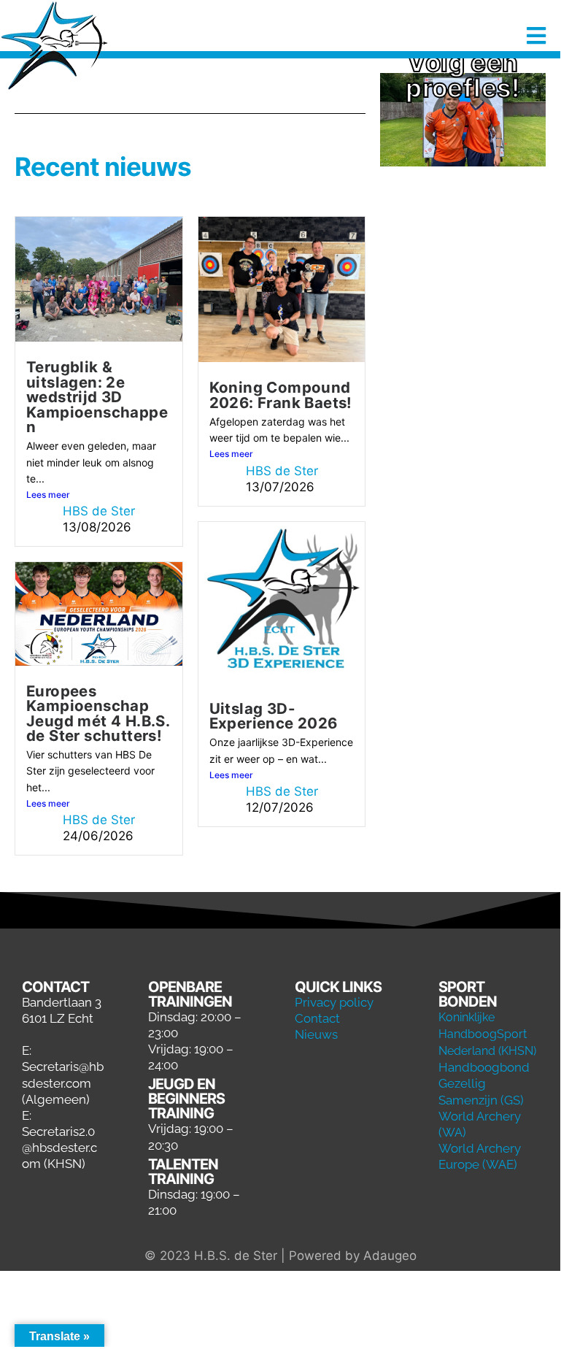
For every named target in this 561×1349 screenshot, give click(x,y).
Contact (317, 1018)
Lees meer (48, 494)
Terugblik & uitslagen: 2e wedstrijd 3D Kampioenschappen (97, 397)
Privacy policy (334, 1002)
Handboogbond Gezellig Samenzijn (484, 1083)
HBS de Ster (99, 511)
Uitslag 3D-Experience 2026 (273, 715)
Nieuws (316, 1034)
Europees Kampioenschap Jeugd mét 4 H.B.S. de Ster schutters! (97, 713)
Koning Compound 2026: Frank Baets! (280, 394)
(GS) (512, 1100)
